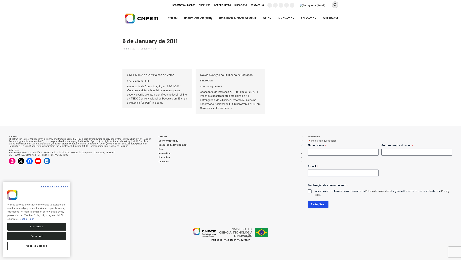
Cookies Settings (36, 245)
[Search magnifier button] (335, 5)
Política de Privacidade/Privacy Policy (230, 240)
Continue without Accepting (54, 186)
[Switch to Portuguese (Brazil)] (313, 5)
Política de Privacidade (378, 191)
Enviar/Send (318, 204)
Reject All (37, 236)
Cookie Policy (27, 218)
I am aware (36, 226)
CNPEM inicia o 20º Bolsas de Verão (150, 75)
